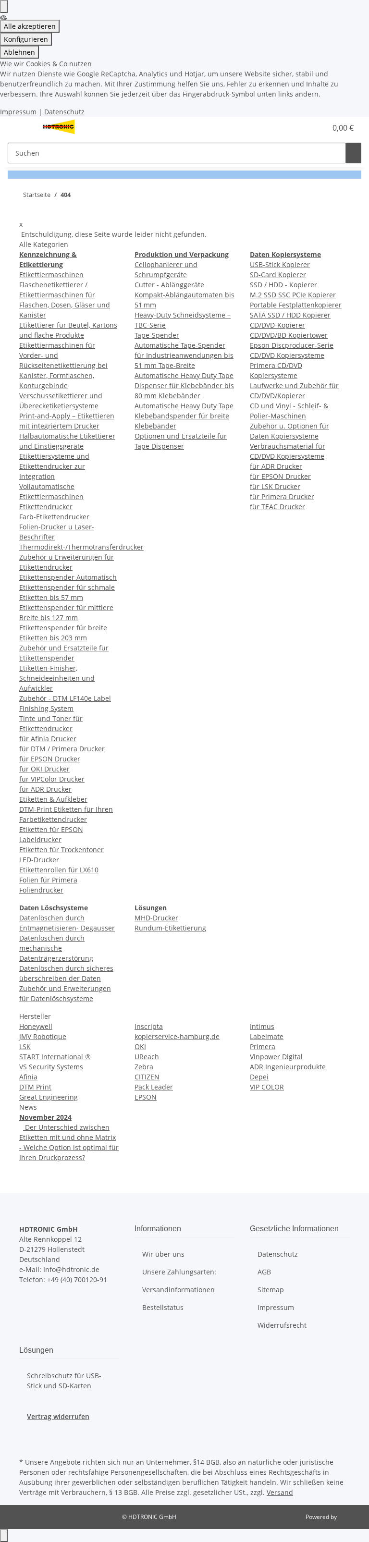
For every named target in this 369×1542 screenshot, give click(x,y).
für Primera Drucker (282, 496)
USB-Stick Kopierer (280, 264)
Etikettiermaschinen (51, 274)
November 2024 (45, 1117)
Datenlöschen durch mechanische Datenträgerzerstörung (56, 948)
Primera (262, 1046)
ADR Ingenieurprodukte (288, 1066)
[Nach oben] (4, 1535)
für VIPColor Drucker (52, 778)
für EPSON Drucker (49, 758)
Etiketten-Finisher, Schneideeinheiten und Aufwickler (57, 678)
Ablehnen (19, 52)
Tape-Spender (157, 335)
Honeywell (35, 1026)
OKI (140, 1046)
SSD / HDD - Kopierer (283, 284)
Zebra (144, 1066)
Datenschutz (64, 111)
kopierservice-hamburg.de (177, 1036)
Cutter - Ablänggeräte (169, 284)
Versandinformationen (178, 1289)
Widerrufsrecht (282, 1325)
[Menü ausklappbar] (20, 128)
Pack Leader (154, 1086)
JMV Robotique (42, 1036)
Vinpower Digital (276, 1056)
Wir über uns (163, 1254)
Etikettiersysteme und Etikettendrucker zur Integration (54, 466)
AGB (264, 1271)
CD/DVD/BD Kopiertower (289, 335)
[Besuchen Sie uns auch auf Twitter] (27, 1432)
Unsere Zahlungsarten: (179, 1271)
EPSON (146, 1096)
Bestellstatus (163, 1307)
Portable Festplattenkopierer (296, 304)
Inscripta (149, 1026)
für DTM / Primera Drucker (62, 748)
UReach (147, 1056)
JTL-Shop (349, 1517)
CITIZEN (147, 1076)
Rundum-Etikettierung (170, 927)
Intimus (262, 1026)
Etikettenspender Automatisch (68, 577)
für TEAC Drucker (277, 506)
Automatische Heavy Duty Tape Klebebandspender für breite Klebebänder (184, 415)
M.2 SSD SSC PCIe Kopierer (293, 294)
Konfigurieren (26, 39)
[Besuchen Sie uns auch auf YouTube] (27, 1444)
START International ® (55, 1056)
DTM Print (35, 1086)
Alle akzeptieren (30, 26)
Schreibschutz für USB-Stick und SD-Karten (64, 1380)
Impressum (18, 111)
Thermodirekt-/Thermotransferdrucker (81, 546)
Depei (259, 1076)
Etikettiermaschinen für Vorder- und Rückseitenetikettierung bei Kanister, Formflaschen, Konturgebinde (63, 365)
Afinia (28, 1076)
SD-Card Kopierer (278, 274)
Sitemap (271, 1289)
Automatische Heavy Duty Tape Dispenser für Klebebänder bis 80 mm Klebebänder (184, 385)
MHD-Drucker (156, 917)
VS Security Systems (51, 1066)
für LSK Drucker (275, 486)
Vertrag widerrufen (58, 1416)
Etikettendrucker (46, 506)
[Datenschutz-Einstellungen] (4, 6)
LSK (25, 1046)
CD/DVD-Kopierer (277, 325)
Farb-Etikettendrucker (54, 516)
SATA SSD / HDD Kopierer (290, 314)
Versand (280, 1492)
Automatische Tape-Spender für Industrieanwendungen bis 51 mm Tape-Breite (184, 355)
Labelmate (266, 1036)
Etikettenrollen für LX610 (58, 869)
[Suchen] (353, 153)
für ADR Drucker (45, 789)
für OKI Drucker (44, 768)
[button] (300, 127)
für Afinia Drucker (47, 738)
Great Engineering (48, 1096)
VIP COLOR (267, 1086)
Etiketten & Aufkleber (53, 799)
